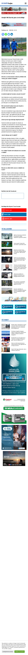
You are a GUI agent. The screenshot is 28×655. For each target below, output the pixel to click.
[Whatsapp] (6, 34)
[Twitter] (8, 34)
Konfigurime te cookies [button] (8, 651)
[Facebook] (3, 34)
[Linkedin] (11, 34)
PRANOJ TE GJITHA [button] (19, 651)
